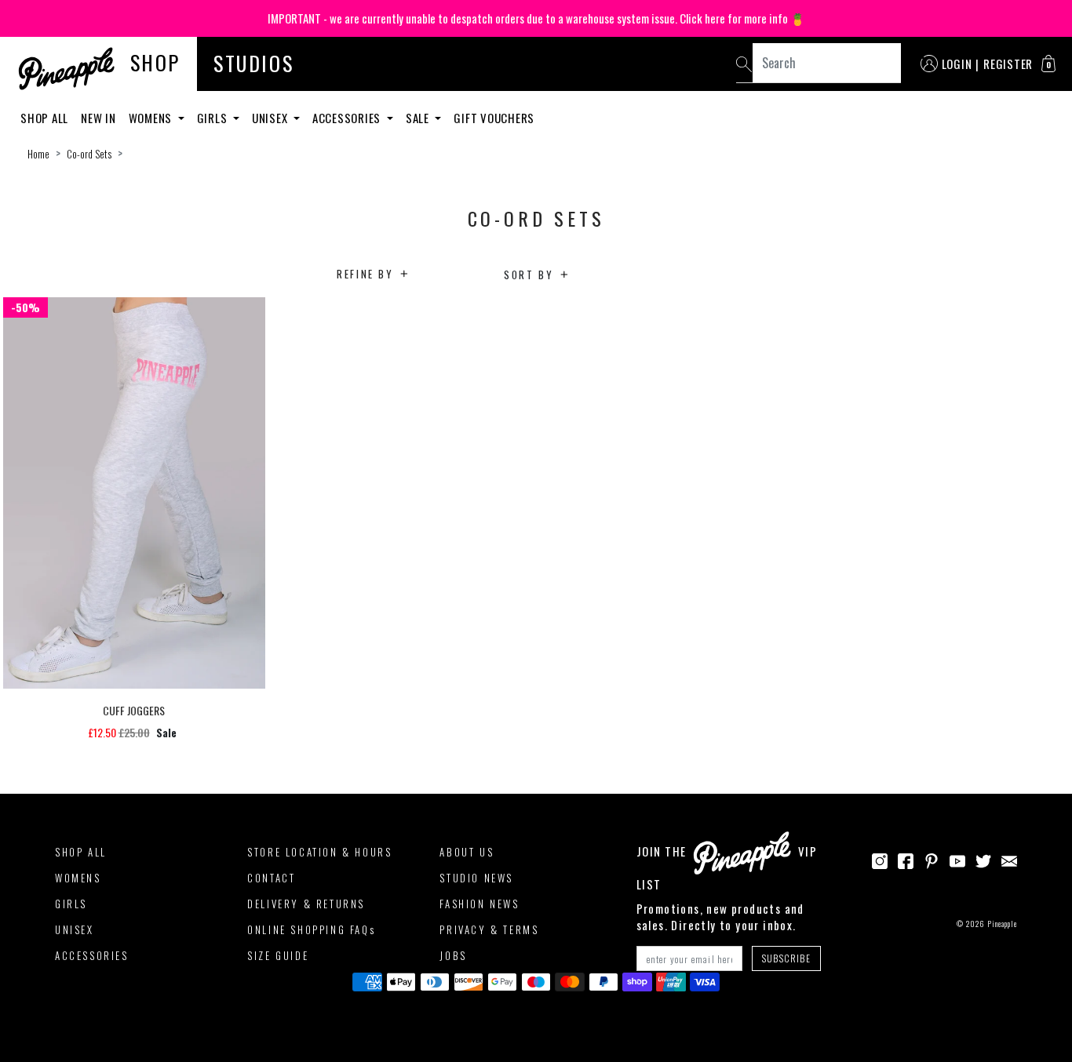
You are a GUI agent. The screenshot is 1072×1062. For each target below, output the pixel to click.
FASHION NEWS (479, 903)
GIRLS (71, 903)
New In (98, 117)
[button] (1048, 63)
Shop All (44, 117)
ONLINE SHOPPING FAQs (311, 929)
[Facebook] (905, 859)
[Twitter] (983, 859)
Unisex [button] (271, 117)
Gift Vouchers (494, 117)
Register (1008, 63)
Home (38, 154)
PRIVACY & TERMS (488, 929)
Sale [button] (419, 117)
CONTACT (271, 878)
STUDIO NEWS (476, 878)
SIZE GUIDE (277, 955)
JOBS (452, 955)
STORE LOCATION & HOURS (319, 852)
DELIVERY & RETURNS (306, 903)
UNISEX (74, 929)
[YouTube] (957, 859)
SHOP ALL (81, 852)
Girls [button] (214, 117)
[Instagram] (880, 859)
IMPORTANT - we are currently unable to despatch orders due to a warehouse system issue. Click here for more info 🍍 (536, 18)
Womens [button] (152, 117)
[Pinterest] (931, 859)
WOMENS (78, 878)
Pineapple (1002, 923)
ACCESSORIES (92, 955)
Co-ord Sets (89, 154)
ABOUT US (466, 852)
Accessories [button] (348, 117)
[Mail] (1009, 859)
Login (957, 63)
